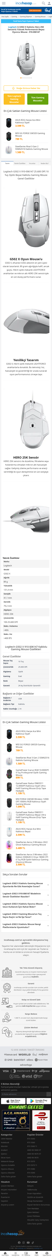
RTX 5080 (31, 1169)
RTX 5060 (31, 1142)
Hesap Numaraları (35, 1201)
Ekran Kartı (5, 1157)
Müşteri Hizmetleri (9, 1189)
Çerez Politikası (33, 1216)
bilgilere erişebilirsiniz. (36, 1035)
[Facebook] (19, 1242)
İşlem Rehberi (33, 1212)
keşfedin (35, 977)
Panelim (4, 1193)
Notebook (5, 1142)
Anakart (4, 1150)
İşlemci (4, 1154)
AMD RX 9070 (32, 1157)
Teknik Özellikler (19, 163)
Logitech (12, 27)
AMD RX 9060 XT (34, 1150)
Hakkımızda (32, 1189)
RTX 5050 (31, 1138)
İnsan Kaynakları (34, 1193)
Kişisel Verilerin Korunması (38, 1205)
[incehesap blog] (13, 1221)
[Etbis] (41, 1120)
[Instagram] (23, 1242)
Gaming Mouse (39, 174)
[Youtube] (28, 1242)
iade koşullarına (28, 1006)
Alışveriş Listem (7, 1205)
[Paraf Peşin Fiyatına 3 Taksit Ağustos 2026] (26, 10)
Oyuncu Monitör (8, 1173)
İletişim (30, 1186)
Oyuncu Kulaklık (8, 1165)
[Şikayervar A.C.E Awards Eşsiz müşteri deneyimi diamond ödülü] (16, 1120)
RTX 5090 (31, 1173)
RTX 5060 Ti (32, 1146)
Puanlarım (5, 1197)
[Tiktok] (33, 1242)
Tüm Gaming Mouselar (37, 99)
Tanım (7, 163)
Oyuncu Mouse (7, 1169)
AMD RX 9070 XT (34, 1154)
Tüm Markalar (33, 1208)
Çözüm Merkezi (7, 1186)
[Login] (4, 3)
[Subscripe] (48, 1094)
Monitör (4, 1146)
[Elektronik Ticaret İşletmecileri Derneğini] (27, 1076)
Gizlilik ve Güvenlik (35, 1197)
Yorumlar (32, 163)
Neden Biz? (45, 163)
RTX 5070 (31, 1161)
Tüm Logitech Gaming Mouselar (14, 99)
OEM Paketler (6, 1138)
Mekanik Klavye (7, 1161)
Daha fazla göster (8, 1176)
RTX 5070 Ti (32, 1165)
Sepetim (4, 1201)
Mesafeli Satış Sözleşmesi (38, 1220)
